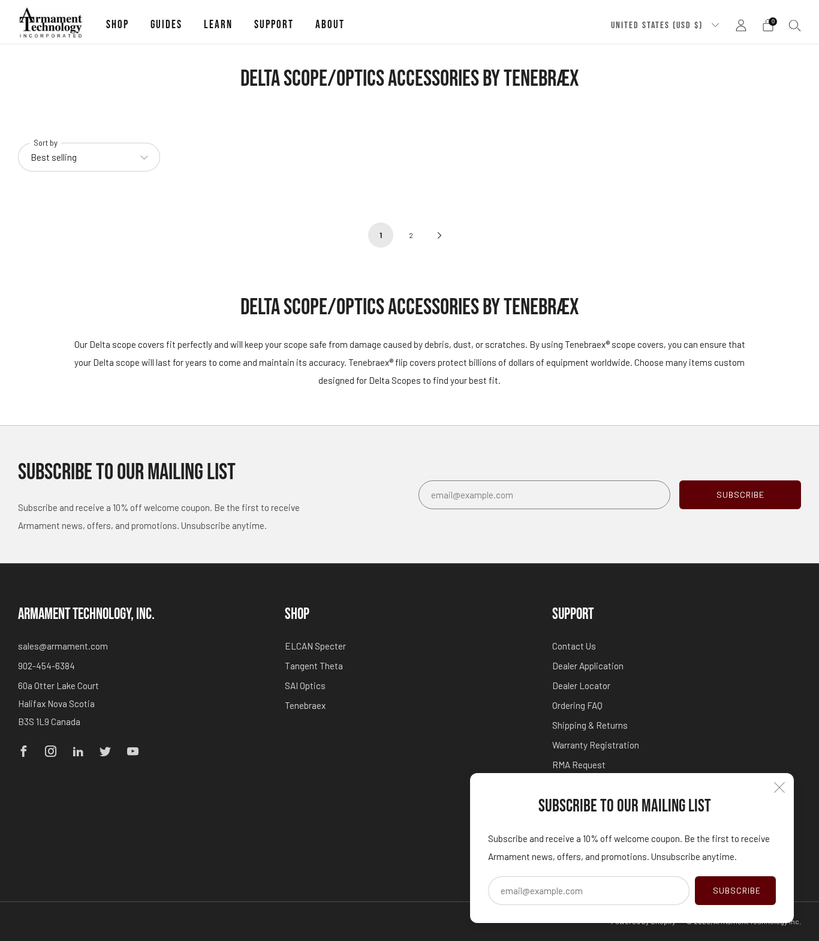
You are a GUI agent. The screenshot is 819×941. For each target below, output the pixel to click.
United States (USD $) (658, 25)
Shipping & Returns (590, 725)
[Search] (795, 25)
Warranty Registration (595, 744)
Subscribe (737, 890)
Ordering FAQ (577, 705)
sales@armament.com (63, 646)
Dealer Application (588, 665)
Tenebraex (305, 705)
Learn (218, 25)
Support (274, 25)
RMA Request (579, 764)
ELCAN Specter (315, 646)
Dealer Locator (581, 685)
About (330, 25)
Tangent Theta (314, 665)
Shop (117, 25)
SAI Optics (305, 685)
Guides (166, 25)
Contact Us (574, 646)
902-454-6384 (46, 665)
